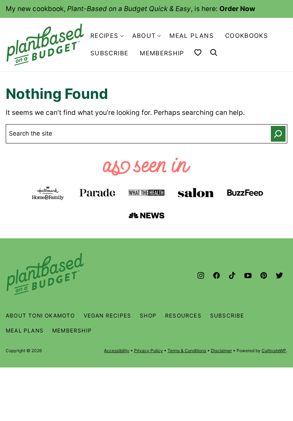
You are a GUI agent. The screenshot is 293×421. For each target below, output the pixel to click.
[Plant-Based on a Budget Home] (45, 45)
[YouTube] (248, 275)
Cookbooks (246, 35)
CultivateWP (274, 350)
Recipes (104, 35)
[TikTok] (232, 275)
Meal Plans (191, 35)
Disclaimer (221, 350)
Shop (148, 315)
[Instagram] (201, 275)
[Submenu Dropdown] (122, 36)
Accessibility (116, 350)
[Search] (214, 52)
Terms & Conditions (187, 350)
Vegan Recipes (107, 315)
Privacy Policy (148, 350)
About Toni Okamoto (40, 315)
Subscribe (109, 53)
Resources (183, 315)
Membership (162, 53)
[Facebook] (216, 275)
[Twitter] (279, 275)
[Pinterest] (264, 275)
